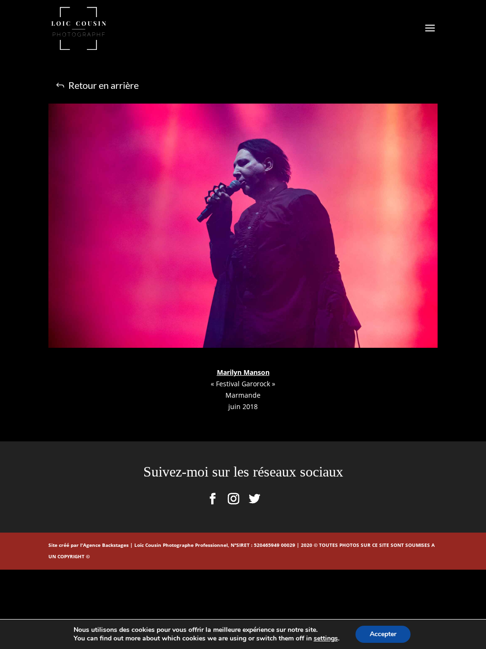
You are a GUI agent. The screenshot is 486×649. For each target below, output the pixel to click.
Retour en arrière (103, 85)
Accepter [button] (383, 634)
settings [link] (326, 638)
